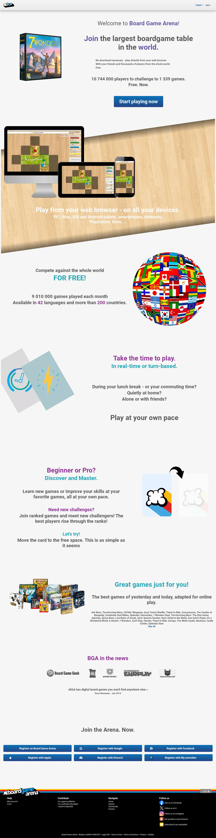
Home (110, 801)
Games (111, 804)
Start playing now (138, 101)
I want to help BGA (65, 806)
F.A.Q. (9, 804)
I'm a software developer (68, 804)
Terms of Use (116, 834)
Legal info (106, 834)
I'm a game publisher (66, 801)
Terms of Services (131, 834)
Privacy (143, 834)
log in (208, 5)
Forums (111, 809)
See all (151, 626)
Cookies (151, 834)
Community (113, 806)
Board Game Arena (69, 834)
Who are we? (12, 801)
